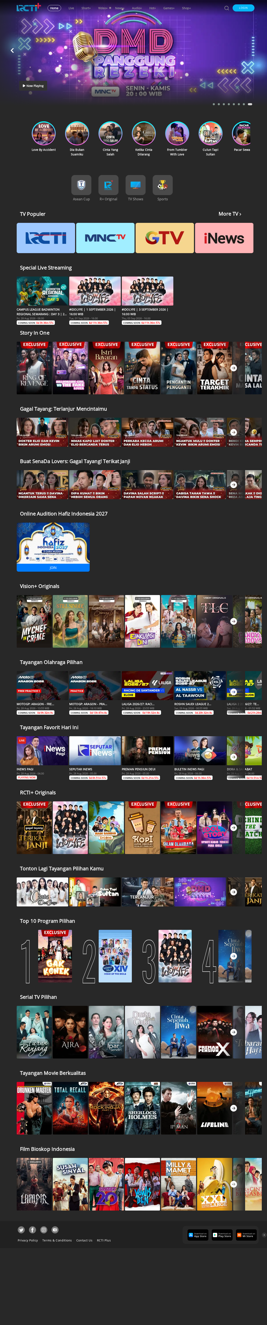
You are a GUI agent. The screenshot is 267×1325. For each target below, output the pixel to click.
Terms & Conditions (57, 1240)
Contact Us (84, 1240)
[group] (197, 1235)
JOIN (53, 567)
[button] (243, 7)
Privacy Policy (28, 1240)
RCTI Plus (104, 1240)
